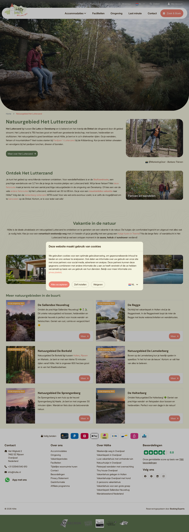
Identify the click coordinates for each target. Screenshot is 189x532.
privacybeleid (55, 272)
